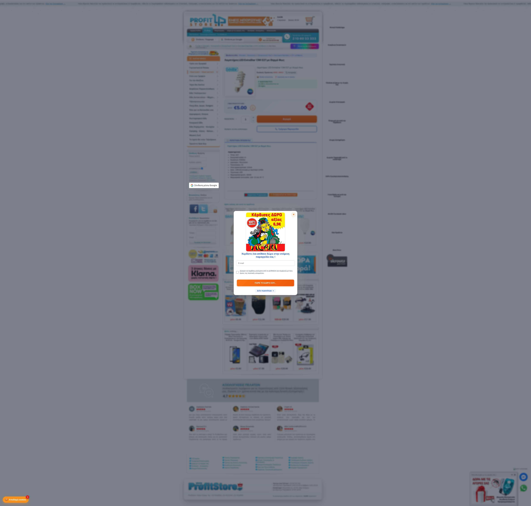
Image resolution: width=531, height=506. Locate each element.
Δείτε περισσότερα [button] (265, 291)
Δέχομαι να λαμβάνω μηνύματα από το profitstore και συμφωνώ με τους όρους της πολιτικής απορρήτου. (266, 272)
